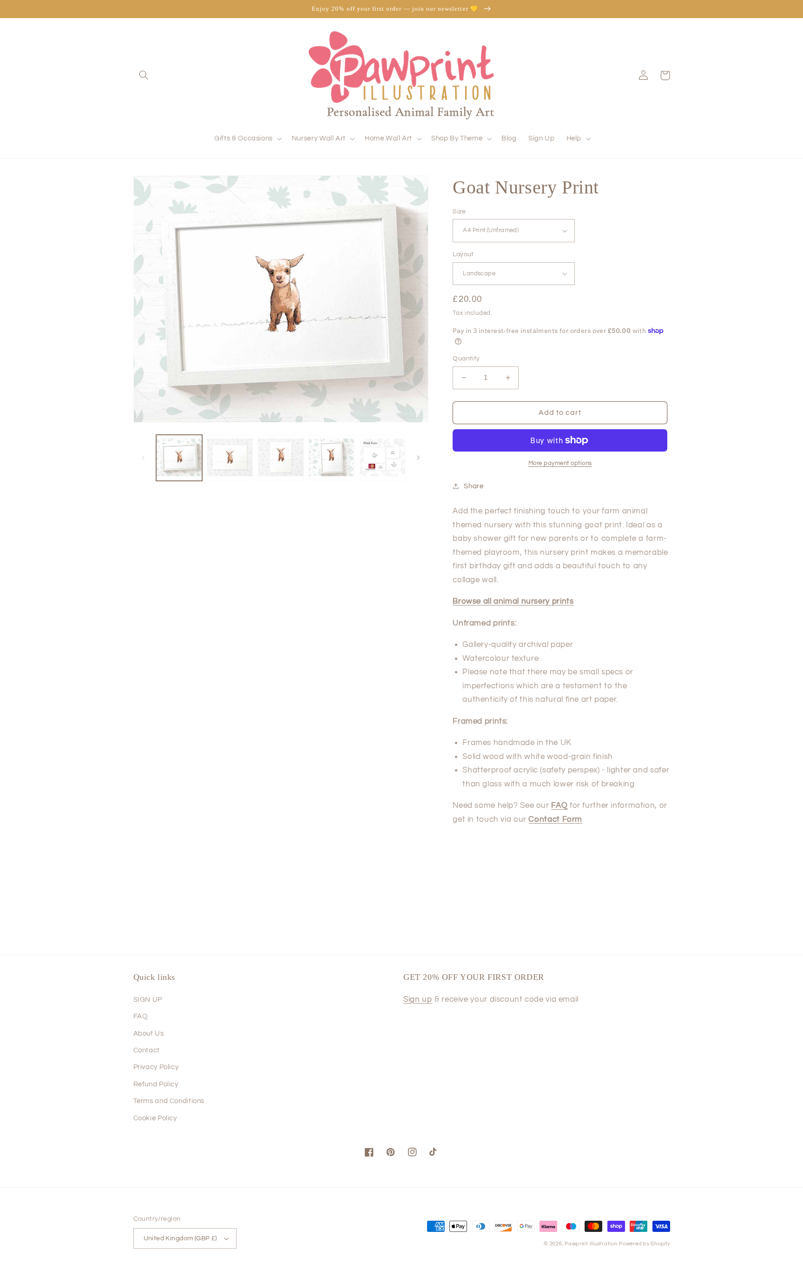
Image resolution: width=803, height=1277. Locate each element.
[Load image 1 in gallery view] (179, 458)
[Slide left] (143, 458)
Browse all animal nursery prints (513, 601)
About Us (148, 1033)
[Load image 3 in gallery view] (281, 458)
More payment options (560, 463)
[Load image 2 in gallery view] (230, 458)
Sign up (417, 999)
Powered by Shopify (644, 1243)
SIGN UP (147, 999)
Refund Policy (155, 1084)
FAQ (140, 1016)
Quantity (466, 358)
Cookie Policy (155, 1118)
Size (459, 211)
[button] (144, 75)
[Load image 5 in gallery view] (383, 458)
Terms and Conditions (169, 1100)
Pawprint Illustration (591, 1243)
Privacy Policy (156, 1067)
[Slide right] (418, 458)
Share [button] (473, 486)
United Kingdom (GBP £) (180, 1238)
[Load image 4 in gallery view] (332, 458)
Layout (463, 254)
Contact (146, 1050)
